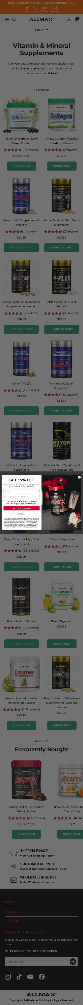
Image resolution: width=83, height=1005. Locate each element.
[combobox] (7, 497)
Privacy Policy (28, 527)
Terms (35, 527)
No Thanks (21, 514)
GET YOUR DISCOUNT (21, 508)
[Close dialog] (79, 477)
